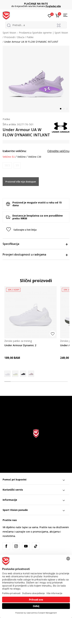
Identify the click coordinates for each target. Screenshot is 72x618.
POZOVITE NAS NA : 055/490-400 (40, 3)
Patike (30, 37)
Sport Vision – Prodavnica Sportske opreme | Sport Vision (35, 32)
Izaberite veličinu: (15, 151)
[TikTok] (35, 546)
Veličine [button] (21, 156)
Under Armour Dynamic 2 (20, 345)
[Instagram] (16, 546)
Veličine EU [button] (9, 156)
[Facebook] (6, 546)
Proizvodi (9, 37)
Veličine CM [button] (34, 156)
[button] (36, 229)
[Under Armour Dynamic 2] (30, 312)
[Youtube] (25, 546)
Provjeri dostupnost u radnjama (24, 254)
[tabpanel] (36, 79)
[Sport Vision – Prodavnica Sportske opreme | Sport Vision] (6, 15)
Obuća (20, 37)
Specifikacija (11, 244)
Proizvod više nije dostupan (20, 181)
